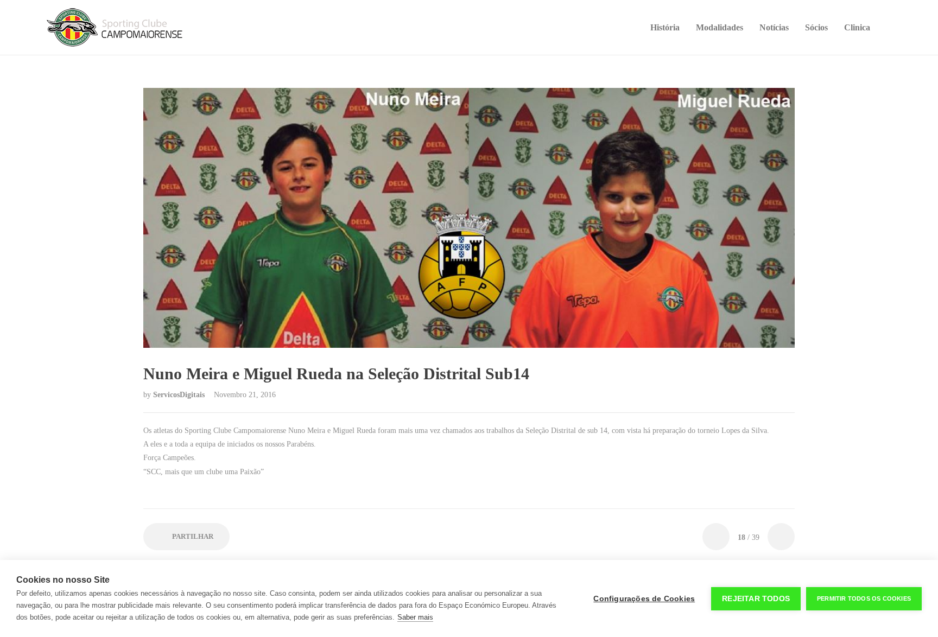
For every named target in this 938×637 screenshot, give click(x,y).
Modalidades (719, 27)
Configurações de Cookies (644, 599)
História (665, 27)
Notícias (774, 27)
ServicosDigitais (180, 395)
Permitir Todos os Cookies (864, 598)
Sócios (816, 27)
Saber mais (415, 617)
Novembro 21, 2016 (245, 395)
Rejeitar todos (756, 599)
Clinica (857, 27)
